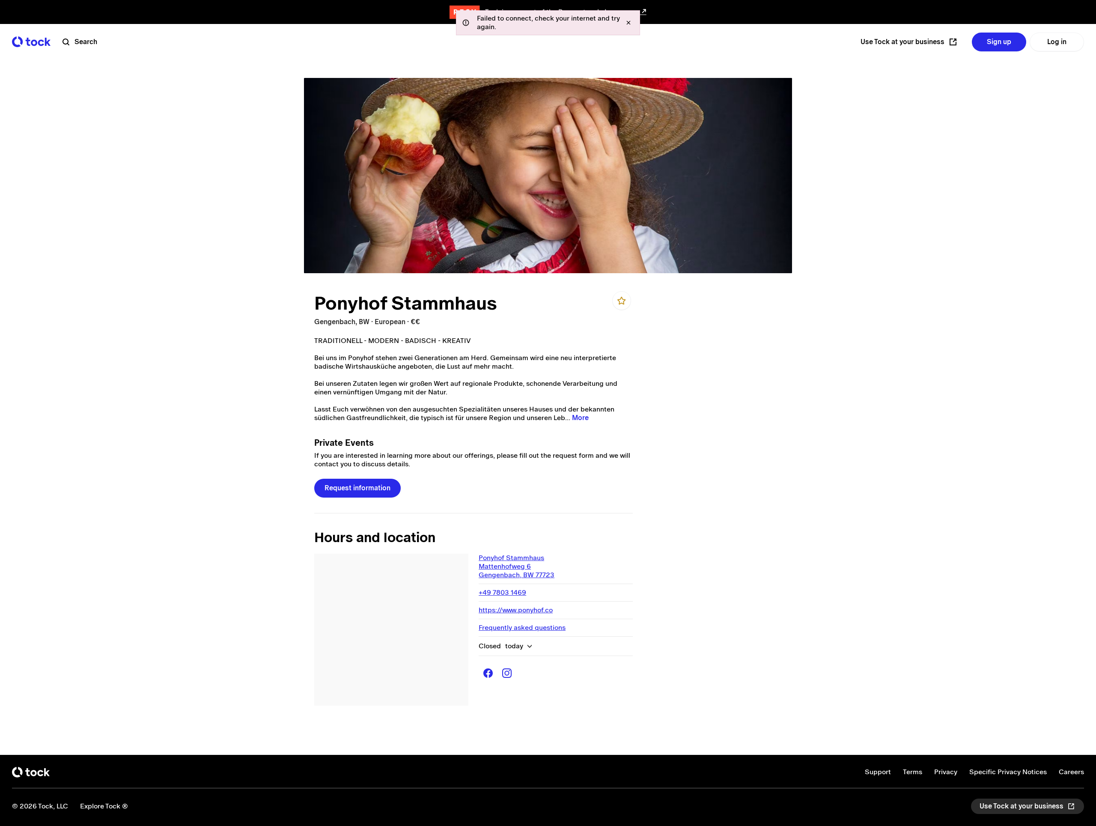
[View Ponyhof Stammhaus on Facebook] (488, 673)
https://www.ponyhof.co (516, 610)
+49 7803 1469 (502, 592)
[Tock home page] (31, 41)
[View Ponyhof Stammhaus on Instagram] (506, 673)
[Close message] (628, 23)
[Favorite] (621, 300)
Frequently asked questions (522, 627)
